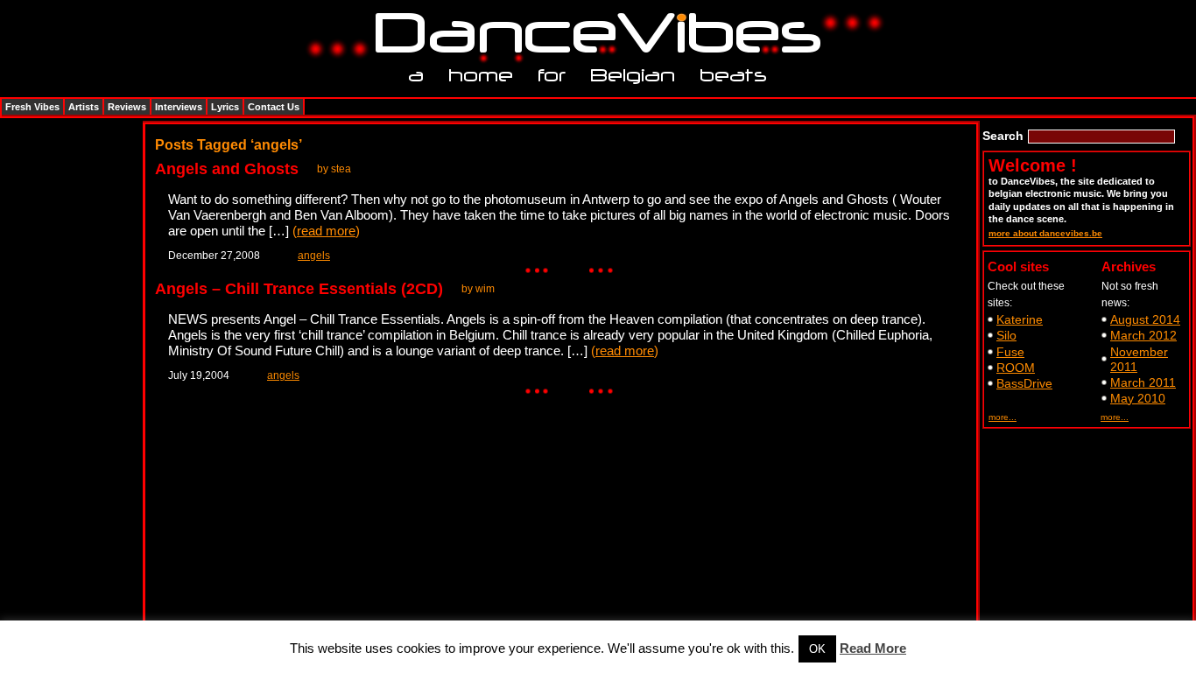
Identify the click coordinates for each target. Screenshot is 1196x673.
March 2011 (1143, 382)
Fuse (1010, 352)
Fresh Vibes (32, 107)
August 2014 (1145, 319)
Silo (1006, 335)
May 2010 (1137, 398)
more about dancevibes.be (1045, 233)
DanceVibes (591, 34)
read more (326, 230)
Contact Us (273, 107)
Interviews (178, 107)
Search (1003, 136)
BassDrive (1024, 383)
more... (1002, 417)
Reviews (127, 107)
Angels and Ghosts (227, 169)
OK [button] (817, 648)
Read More (873, 648)
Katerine (1019, 319)
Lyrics (225, 107)
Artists (83, 107)
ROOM (1015, 368)
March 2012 (1143, 335)
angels (314, 255)
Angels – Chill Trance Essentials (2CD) (299, 289)
